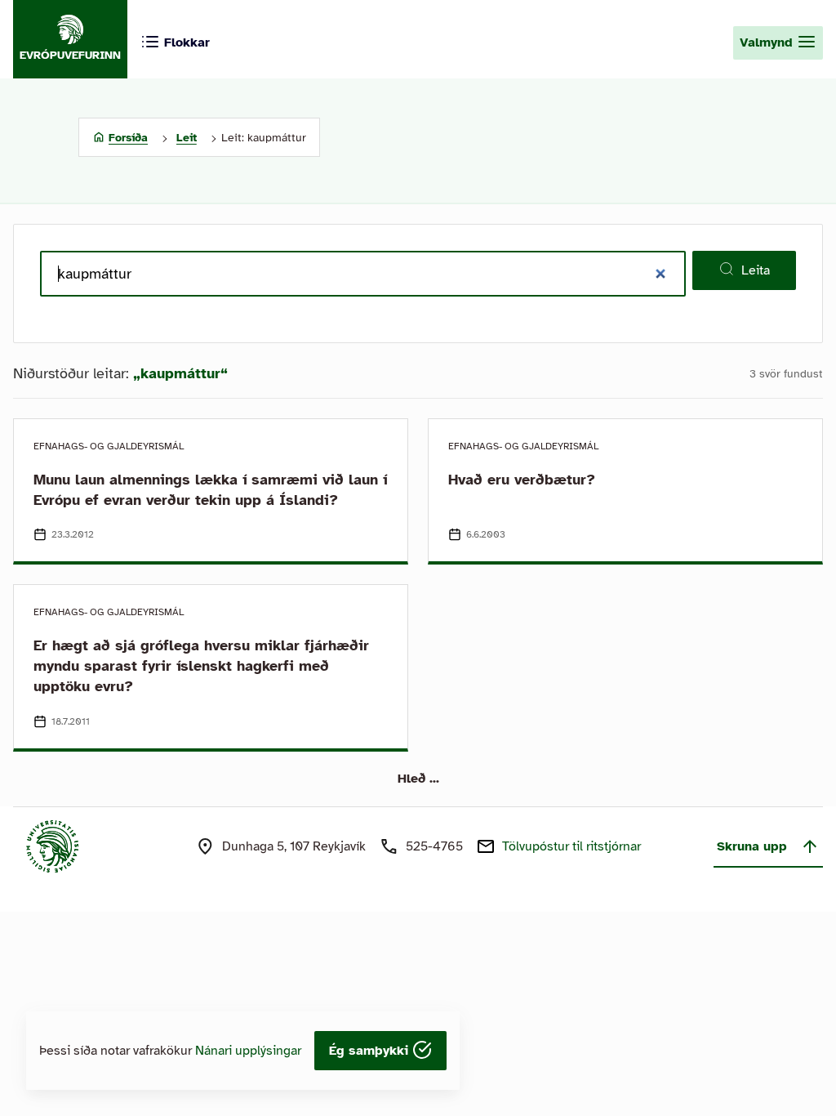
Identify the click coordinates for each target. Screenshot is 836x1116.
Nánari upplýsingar (248, 1050)
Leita (755, 270)
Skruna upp (752, 846)
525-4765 (434, 846)
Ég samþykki (370, 1050)
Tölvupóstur (571, 846)
